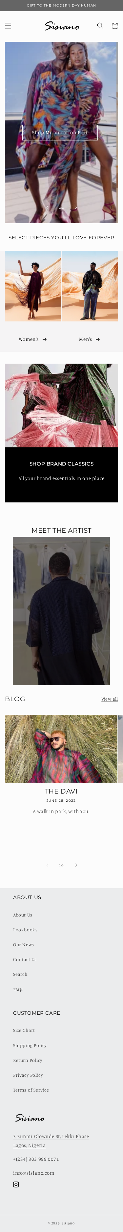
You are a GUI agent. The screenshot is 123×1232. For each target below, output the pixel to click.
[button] (8, 25)
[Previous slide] (47, 207)
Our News (23, 944)
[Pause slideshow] (111, 207)
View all (109, 699)
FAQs (18, 989)
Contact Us (25, 959)
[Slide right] (76, 865)
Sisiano (68, 1223)
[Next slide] (76, 207)
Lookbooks (25, 929)
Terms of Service (31, 1090)
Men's (85, 339)
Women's (29, 339)
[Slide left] (47, 865)
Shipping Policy (30, 1045)
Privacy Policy (28, 1075)
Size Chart (24, 1030)
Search (20, 974)
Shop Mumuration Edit (62, 132)
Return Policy (28, 1060)
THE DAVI (61, 791)
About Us (22, 914)
